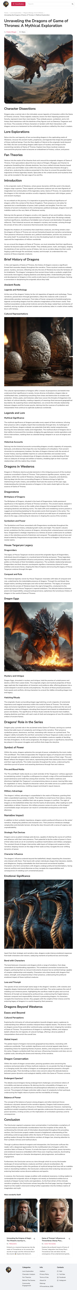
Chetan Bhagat (11, 32)
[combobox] (49, 4)
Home (6, 13)
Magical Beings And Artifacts (33, 13)
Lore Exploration (15, 13)
